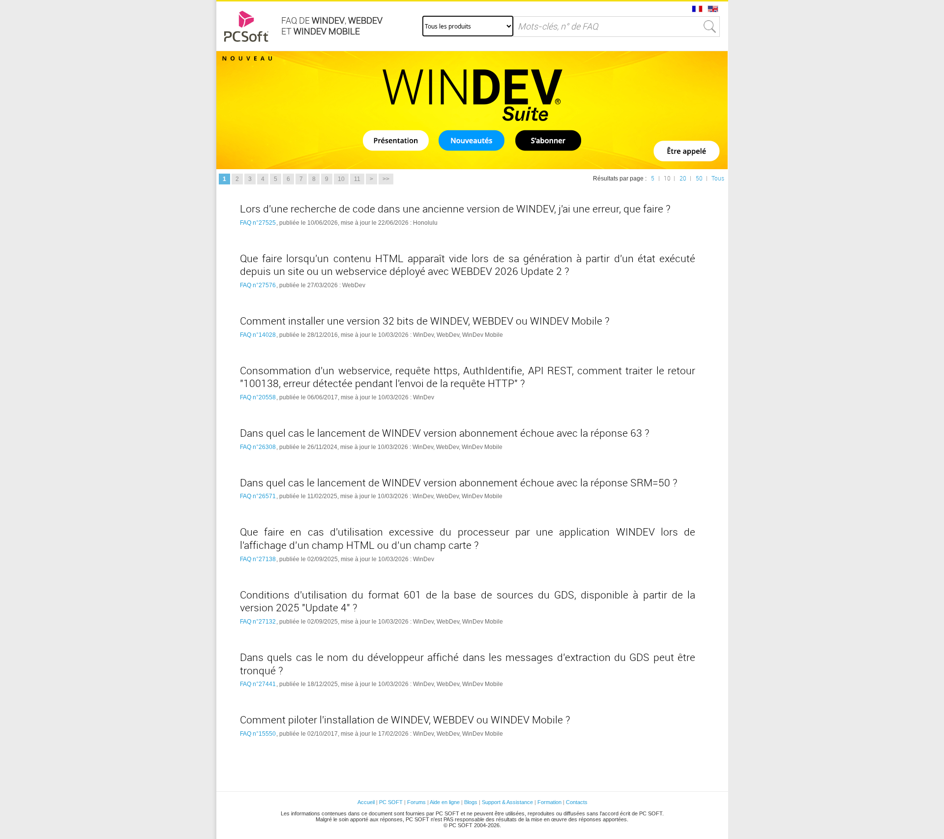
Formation (549, 802)
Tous (717, 178)
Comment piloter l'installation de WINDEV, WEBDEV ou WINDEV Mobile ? (405, 720)
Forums (416, 802)
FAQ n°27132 (258, 621)
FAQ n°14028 (258, 334)
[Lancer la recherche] (710, 26)
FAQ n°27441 (258, 684)
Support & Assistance (508, 802)
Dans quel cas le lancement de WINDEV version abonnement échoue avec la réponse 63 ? (444, 433)
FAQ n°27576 (258, 285)
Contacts (577, 802)
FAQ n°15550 (258, 733)
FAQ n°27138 (258, 559)
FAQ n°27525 (258, 222)
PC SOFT (391, 802)
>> (386, 179)
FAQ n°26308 (258, 447)
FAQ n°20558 (258, 397)
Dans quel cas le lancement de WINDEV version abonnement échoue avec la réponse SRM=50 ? (459, 483)
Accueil (366, 802)
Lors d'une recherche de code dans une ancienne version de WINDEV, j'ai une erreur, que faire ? (455, 209)
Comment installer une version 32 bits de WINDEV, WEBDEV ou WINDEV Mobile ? (425, 321)
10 (341, 179)
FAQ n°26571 (258, 496)
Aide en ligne (445, 802)
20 (682, 178)
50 (699, 178)
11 (357, 179)
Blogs (470, 802)
